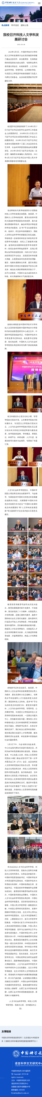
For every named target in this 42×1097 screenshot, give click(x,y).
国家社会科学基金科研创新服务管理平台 (20, 1041)
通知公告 (24, 25)
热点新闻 (5, 25)
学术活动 (15, 25)
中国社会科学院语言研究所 (12, 1037)
